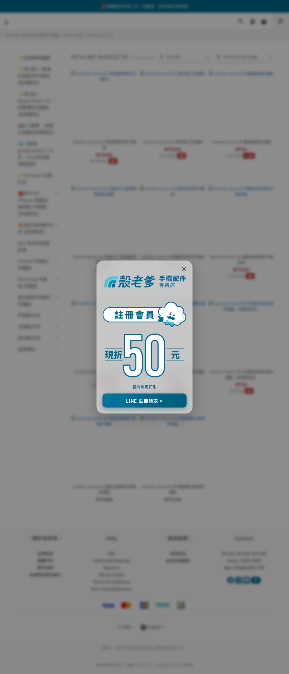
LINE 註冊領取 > (144, 400)
